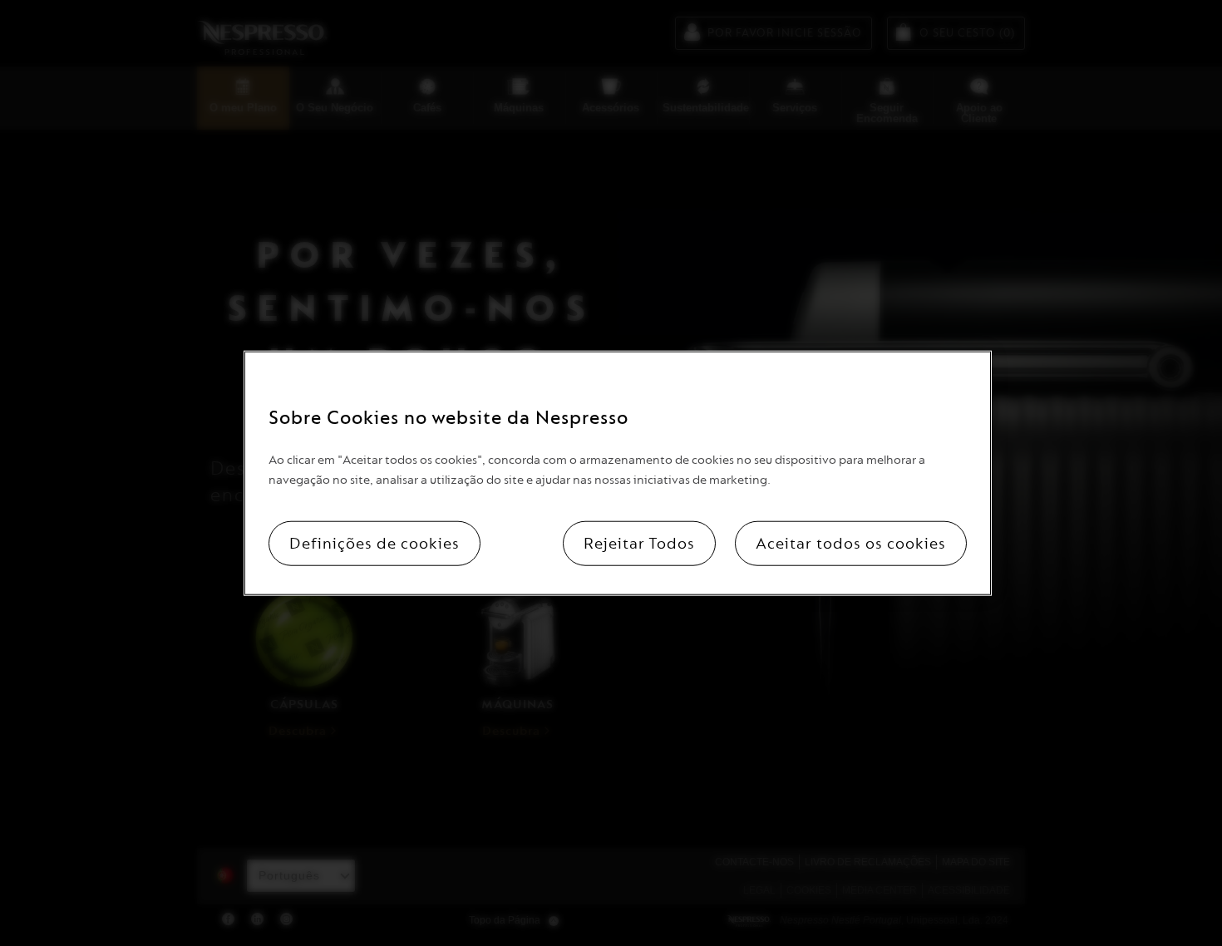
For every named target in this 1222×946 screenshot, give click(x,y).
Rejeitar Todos (639, 543)
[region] (618, 473)
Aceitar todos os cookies (851, 543)
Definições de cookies (374, 543)
